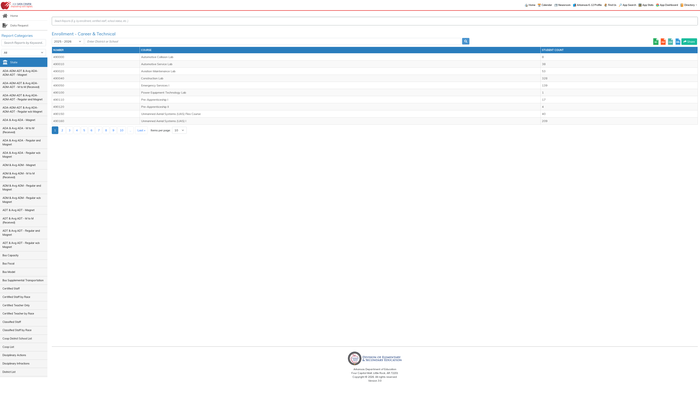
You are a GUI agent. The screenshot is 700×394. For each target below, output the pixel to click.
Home (532, 4)
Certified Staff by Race (16, 297)
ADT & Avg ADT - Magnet (18, 210)
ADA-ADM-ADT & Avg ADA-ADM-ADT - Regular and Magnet (22, 97)
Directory (689, 4)
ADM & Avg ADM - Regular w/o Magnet (22, 200)
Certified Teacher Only (16, 305)
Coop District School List (17, 338)
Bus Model (9, 272)
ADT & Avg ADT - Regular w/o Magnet (21, 245)
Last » (141, 130)
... (130, 130)
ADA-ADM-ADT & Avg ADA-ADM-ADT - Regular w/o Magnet (22, 109)
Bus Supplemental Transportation (23, 280)
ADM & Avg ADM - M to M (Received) (19, 175)
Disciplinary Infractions (16, 363)
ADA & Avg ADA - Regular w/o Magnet (21, 155)
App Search (629, 4)
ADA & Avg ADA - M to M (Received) (18, 130)
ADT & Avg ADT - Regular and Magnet (21, 232)
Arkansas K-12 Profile (589, 4)
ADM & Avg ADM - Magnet (19, 165)
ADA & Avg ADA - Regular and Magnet (22, 142)
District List (9, 372)
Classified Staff (12, 322)
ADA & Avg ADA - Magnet (19, 120)
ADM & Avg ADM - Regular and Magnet (22, 187)
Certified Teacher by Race (18, 313)
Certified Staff (11, 288)
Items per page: (161, 130)
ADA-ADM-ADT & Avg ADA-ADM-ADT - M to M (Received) (21, 85)
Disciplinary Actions (14, 355)
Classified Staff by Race (17, 330)
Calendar (547, 4)
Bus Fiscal (8, 263)
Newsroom (564, 4)
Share (691, 41)
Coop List (8, 347)
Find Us (612, 4)
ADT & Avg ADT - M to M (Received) (18, 220)
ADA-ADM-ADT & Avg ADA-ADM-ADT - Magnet (20, 73)
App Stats (648, 4)
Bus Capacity (11, 255)
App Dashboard (669, 4)
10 (121, 130)
